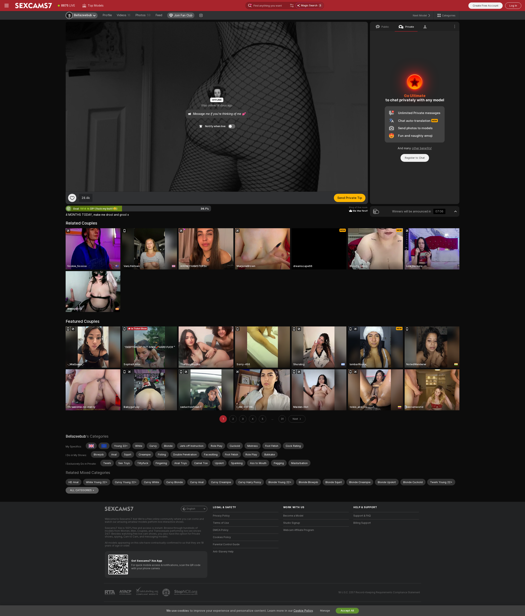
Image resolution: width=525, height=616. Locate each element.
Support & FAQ (362, 515)
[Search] (292, 5)
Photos (143, 15)
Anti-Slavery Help (223, 551)
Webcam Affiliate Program (298, 530)
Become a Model (293, 515)
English (191, 508)
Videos (123, 15)
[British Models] (91, 446)
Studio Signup (291, 522)
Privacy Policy (221, 515)
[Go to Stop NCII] (186, 592)
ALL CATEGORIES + (82, 490)
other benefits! (422, 148)
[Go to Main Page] (33, 5)
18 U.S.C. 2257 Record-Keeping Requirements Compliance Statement (379, 592)
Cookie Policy (303, 610)
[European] (104, 446)
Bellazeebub (76, 436)
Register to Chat (415, 157)
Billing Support (362, 522)
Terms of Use (221, 522)
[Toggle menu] (6, 5)
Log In (513, 5)
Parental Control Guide (226, 544)
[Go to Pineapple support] (166, 592)
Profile (107, 15)
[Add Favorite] (72, 198)
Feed (158, 15)
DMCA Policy (220, 530)
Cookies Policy (222, 537)
